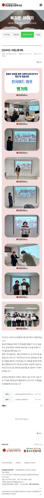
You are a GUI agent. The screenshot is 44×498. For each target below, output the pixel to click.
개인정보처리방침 (7, 463)
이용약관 (18, 463)
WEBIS (13, 494)
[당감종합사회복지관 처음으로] (12, 5)
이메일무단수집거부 (29, 463)
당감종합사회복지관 (18, 491)
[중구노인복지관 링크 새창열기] (32, 448)
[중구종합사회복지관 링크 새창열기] (11, 448)
